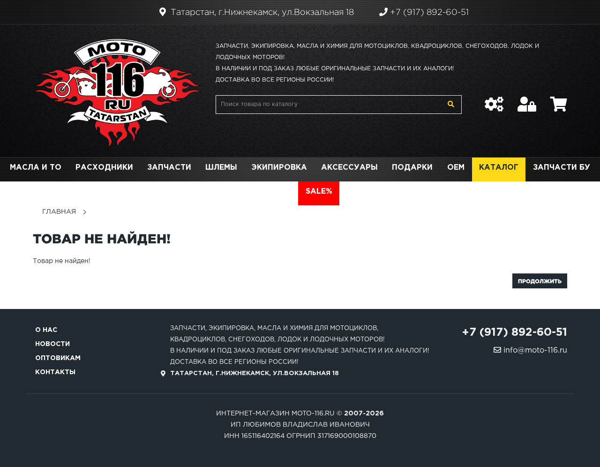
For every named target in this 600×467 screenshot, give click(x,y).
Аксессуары (349, 167)
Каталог (498, 167)
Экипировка (279, 167)
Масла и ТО (35, 167)
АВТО (279, 191)
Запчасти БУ (561, 167)
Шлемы (221, 167)
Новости (52, 344)
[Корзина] (558, 99)
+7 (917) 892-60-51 (428, 12)
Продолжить (540, 281)
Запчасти (169, 167)
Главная (59, 212)
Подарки (412, 167)
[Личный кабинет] (527, 99)
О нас (46, 330)
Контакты (55, 372)
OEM (456, 167)
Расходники (104, 167)
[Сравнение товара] (494, 99)
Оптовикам (58, 358)
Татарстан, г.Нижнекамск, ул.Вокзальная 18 (261, 12)
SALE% (319, 191)
